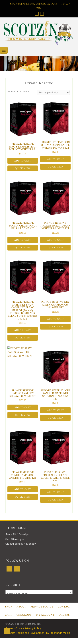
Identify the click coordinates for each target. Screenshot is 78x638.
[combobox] (39, 592)
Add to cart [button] (22, 161)
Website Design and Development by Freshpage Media (37, 633)
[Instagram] (17, 569)
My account (45, 614)
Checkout (24, 614)
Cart (8, 614)
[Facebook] (9, 569)
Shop (8, 606)
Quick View (22, 168)
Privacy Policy (42, 606)
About (21, 606)
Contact (64, 606)
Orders (64, 614)
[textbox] (39, 594)
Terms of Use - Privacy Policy (23, 628)
